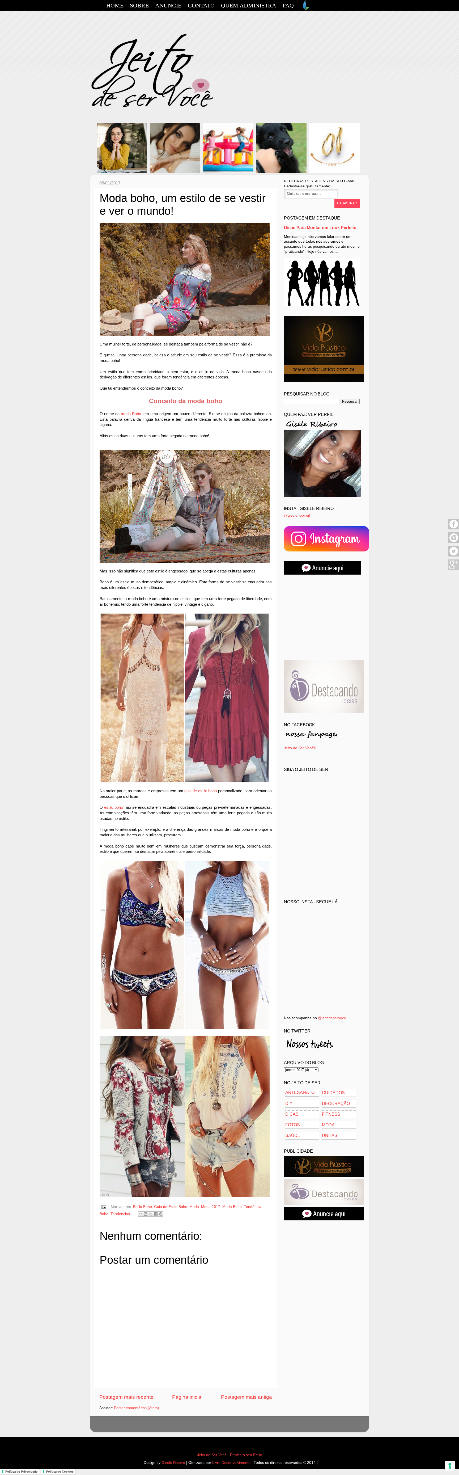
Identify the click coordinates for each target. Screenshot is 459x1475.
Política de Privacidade (21, 1471)
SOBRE (139, 5)
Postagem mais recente (126, 1397)
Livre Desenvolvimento (231, 1463)
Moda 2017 (210, 1207)
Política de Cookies (60, 1471)
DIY (288, 1103)
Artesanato (299, 1092)
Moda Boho (232, 1207)
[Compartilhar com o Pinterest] (160, 1214)
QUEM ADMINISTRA (248, 5)
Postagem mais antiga (246, 1397)
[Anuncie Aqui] (324, 1219)
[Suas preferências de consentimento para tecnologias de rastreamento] (450, 1466)
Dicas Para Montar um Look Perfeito (320, 227)
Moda (194, 1207)
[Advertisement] (324, 617)
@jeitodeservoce (332, 1018)
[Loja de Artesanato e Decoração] (324, 381)
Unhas (329, 1135)
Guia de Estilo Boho (170, 1207)
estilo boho (113, 807)
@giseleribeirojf (297, 515)
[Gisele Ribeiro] (322, 496)
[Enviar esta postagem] (103, 1207)
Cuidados (333, 1092)
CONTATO (201, 5)
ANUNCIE (168, 5)
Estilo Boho (142, 1207)
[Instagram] (453, 542)
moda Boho (131, 414)
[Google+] (453, 569)
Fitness (331, 1114)
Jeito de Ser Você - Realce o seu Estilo (229, 1455)
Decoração (336, 1103)
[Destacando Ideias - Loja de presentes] (324, 712)
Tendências (120, 1214)
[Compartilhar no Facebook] (155, 1214)
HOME (115, 5)
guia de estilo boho (200, 791)
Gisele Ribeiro (173, 1463)
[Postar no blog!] (145, 1214)
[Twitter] (453, 555)
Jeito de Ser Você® (300, 748)
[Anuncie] (322, 573)
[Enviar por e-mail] (140, 1214)
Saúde (292, 1135)
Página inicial (187, 1397)
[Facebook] (453, 528)
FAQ (288, 5)
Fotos (292, 1125)
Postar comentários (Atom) (136, 1408)
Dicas (292, 1114)
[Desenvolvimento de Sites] (305, 8)
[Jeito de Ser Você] (326, 550)
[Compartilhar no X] (150, 1214)
